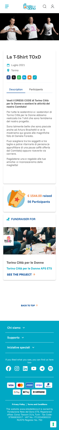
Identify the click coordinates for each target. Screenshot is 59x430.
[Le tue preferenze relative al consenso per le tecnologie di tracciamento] (53, 424)
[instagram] (17, 368)
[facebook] (8, 368)
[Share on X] (14, 77)
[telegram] (42, 368)
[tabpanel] (29, 135)
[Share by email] (29, 77)
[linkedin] (25, 368)
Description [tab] (16, 89)
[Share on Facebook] (8, 77)
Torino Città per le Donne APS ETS (29, 268)
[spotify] (50, 368)
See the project (19, 274)
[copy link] (35, 77)
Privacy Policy (18, 404)
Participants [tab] (36, 89)
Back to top (28, 305)
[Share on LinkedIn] (24, 77)
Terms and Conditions (37, 404)
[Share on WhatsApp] (19, 77)
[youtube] (33, 368)
